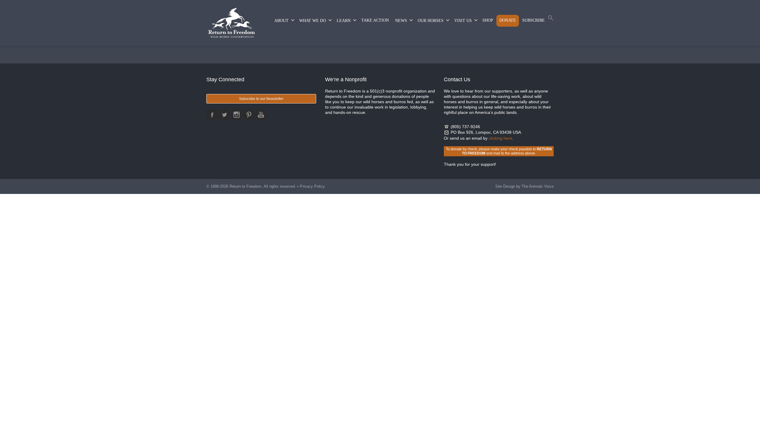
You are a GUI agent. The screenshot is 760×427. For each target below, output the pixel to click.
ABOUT (281, 20)
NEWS (401, 20)
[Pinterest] (249, 115)
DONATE (507, 20)
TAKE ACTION (375, 20)
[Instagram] (237, 115)
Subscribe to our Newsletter (261, 99)
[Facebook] (212, 115)
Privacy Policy (312, 186)
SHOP (487, 20)
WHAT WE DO (312, 20)
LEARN (344, 20)
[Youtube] (261, 115)
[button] (551, 19)
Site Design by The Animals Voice (524, 186)
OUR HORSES (431, 20)
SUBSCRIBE (533, 20)
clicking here (500, 138)
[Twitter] (224, 115)
